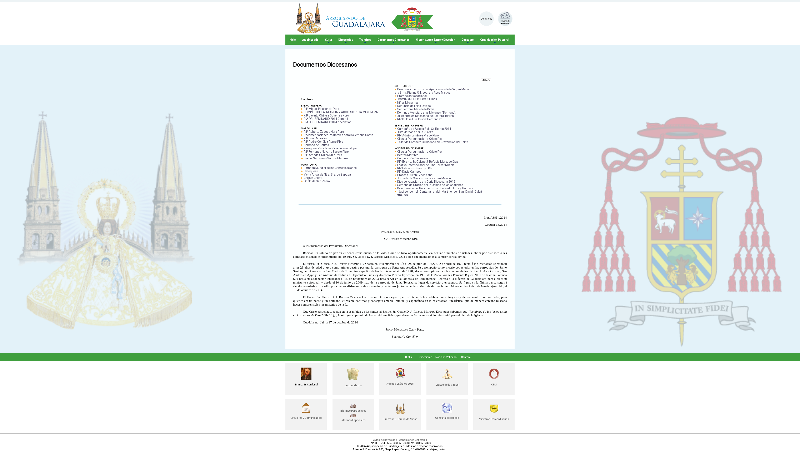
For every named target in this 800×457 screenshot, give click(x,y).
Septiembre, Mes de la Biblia (415, 109)
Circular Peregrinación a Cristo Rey (419, 138)
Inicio (292, 39)
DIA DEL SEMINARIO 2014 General (326, 118)
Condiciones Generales (413, 439)
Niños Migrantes (408, 102)
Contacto (468, 41)
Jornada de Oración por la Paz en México (424, 178)
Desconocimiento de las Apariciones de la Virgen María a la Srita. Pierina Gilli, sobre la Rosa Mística (432, 91)
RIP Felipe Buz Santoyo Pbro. (416, 168)
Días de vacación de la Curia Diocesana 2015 (426, 181)
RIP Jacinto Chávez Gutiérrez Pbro (326, 115)
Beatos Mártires (407, 155)
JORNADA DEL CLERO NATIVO (417, 99)
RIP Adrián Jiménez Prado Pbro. (418, 135)
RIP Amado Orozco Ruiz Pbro (323, 155)
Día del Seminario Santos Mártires (326, 158)
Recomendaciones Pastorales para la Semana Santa (338, 135)
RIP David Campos (409, 171)
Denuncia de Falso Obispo (414, 106)
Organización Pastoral (494, 41)
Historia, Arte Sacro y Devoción (435, 41)
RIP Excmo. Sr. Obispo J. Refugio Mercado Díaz (427, 161)
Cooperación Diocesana (412, 158)
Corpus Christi (313, 178)
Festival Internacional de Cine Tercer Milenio (426, 165)
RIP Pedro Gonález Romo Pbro (324, 141)
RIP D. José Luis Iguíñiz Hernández (419, 119)
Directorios (345, 41)
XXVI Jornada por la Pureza (415, 132)
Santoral (466, 357)
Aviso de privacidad (385, 439)
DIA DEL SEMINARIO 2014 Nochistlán (327, 122)
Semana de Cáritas (316, 145)
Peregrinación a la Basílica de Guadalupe (330, 148)
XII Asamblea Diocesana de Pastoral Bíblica (425, 116)
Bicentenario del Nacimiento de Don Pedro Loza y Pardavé (435, 188)
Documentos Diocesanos (393, 41)
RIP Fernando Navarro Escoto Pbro (326, 151)
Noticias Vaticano (446, 357)
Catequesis (311, 171)
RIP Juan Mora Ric (316, 138)
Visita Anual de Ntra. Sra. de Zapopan (328, 174)
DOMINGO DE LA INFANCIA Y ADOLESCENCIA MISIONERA (341, 112)
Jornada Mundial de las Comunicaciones (330, 168)
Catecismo (425, 357)
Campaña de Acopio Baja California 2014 (424, 128)
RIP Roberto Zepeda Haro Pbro (324, 131)
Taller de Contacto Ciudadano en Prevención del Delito (432, 142)
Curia (328, 41)
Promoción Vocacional (412, 96)
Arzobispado (310, 41)
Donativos (486, 18)
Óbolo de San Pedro (317, 181)
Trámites (365, 41)
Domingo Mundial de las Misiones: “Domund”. (426, 112)
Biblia (408, 357)
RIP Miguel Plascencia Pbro (321, 108)
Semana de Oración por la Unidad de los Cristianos (430, 185)
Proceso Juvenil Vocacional (415, 175)
